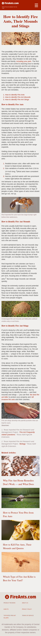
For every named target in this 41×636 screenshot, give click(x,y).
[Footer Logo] (20, 597)
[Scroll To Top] (36, 633)
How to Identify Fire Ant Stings (17, 100)
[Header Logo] (10, 3)
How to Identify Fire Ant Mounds (17, 97)
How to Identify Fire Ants (14, 95)
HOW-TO (6, 609)
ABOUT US (25, 603)
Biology (22, 444)
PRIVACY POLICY (27, 609)
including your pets (23, 61)
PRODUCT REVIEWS (9, 603)
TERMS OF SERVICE (28, 615)
